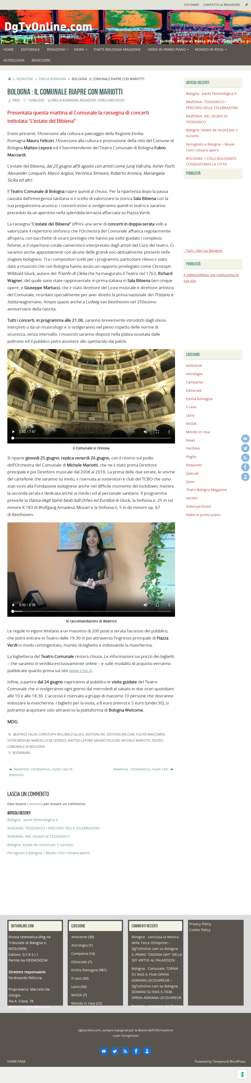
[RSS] (245, 458)
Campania (194, 382)
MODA (191, 423)
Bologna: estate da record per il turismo (40, 844)
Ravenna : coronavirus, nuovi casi (141, 769)
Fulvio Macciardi (150, 734)
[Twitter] (245, 448)
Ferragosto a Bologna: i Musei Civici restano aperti (48, 852)
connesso (35, 803)
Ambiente (194, 365)
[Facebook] (245, 467)
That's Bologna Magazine (206, 489)
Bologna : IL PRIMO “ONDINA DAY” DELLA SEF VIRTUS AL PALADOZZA (157, 954)
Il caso (191, 407)
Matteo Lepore (80, 740)
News (190, 440)
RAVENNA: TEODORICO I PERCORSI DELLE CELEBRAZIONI (53, 828)
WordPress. (237, 1061)
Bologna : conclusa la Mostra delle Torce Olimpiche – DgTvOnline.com (155, 943)
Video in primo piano (203, 514)
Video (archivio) (111, 100)
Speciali (192, 473)
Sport (190, 481)
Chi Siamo (191, 5)
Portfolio (193, 448)
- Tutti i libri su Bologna (203, 250)
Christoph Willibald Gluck (61, 734)
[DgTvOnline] (245, 438)
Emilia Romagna (52, 79)
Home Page (16, 1061)
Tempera (219, 1061)
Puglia (191, 456)
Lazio (190, 415)
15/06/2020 (36, 100)
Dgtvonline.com (121, 734)
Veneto (191, 498)
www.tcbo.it (80, 670)
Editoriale (194, 390)
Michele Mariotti (135, 740)
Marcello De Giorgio (48, 740)
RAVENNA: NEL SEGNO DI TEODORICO (38, 836)
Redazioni (25, 79)
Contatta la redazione (221, 5)
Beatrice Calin (25, 734)
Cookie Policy (199, 929)
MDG (16, 100)
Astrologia (194, 373)
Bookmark (21, 753)
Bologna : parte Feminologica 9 (32, 819)
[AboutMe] (245, 477)
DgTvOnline (95, 734)
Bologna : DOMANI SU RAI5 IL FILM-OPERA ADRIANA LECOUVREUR (156, 992)
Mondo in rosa (198, 432)
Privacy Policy (200, 924)
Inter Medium (18, 740)
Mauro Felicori (107, 740)
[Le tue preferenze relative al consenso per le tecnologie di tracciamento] (242, 1074)
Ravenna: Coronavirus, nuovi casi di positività (41, 772)
